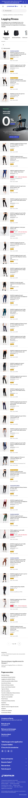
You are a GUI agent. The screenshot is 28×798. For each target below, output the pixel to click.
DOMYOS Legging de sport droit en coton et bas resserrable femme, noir (18, 200)
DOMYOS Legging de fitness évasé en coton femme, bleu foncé (18, 324)
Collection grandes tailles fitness (9, 681)
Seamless (3, 702)
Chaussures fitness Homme (8, 700)
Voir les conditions (14, 136)
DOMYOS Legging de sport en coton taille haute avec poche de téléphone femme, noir (18, 54)
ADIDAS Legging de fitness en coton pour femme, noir (17, 458)
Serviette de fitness (6, 683)
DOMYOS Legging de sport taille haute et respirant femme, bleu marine (18, 444)
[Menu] (3, 6)
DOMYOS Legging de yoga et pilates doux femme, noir (17, 364)
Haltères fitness (5, 704)
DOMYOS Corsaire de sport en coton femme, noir (17, 94)
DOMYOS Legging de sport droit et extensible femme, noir (18, 377)
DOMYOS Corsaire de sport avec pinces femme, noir (18, 187)
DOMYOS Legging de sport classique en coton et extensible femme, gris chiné (18, 473)
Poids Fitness (4, 698)
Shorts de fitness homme (7, 685)
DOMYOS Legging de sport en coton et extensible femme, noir (18, 243)
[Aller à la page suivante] (19, 643)
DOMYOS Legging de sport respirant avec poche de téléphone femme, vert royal (18, 517)
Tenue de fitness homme (7, 694)
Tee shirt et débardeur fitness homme (10, 692)
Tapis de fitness (5, 689)
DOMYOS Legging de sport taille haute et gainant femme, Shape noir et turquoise (18, 270)
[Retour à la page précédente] (8, 643)
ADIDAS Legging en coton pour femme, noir (17, 228)
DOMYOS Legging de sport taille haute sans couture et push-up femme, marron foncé (18, 561)
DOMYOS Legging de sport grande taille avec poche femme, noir (18, 351)
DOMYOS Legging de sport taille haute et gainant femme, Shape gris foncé (18, 338)
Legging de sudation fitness (8, 679)
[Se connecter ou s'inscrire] (21, 6)
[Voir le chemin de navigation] (1, 14)
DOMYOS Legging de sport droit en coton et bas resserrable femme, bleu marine (18, 403)
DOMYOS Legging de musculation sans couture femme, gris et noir (18, 614)
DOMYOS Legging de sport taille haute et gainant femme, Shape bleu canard (18, 311)
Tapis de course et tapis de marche (9, 706)
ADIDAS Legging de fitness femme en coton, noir (18, 488)
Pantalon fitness (5, 675)
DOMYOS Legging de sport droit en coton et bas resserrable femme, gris (18, 430)
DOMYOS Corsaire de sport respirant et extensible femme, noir (17, 284)
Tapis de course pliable (7, 696)
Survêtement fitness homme (8, 677)
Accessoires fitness (6, 712)
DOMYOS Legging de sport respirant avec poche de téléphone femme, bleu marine (18, 297)
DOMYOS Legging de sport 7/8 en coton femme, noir (18, 416)
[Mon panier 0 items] (25, 6)
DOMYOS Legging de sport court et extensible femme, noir (18, 574)
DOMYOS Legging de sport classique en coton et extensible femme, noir (18, 81)
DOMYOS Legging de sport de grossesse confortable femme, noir (17, 390)
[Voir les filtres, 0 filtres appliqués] (3, 44)
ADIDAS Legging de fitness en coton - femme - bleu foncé (17, 171)
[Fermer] (25, 2)
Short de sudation (5, 691)
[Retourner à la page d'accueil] (12, 6)
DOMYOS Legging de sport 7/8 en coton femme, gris (18, 600)
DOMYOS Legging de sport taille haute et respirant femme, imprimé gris (18, 545)
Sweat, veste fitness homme (8, 687)
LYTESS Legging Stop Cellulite (17, 586)
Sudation (3, 708)
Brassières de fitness (6, 38)
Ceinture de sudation (6, 710)
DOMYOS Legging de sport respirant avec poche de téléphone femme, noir (18, 158)
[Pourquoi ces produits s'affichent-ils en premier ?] (2, 48)
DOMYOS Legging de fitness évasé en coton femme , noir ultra (18, 144)
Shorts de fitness (16, 37)
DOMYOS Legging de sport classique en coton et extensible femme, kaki (18, 628)
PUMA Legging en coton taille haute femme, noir (17, 531)
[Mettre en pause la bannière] (23, 2)
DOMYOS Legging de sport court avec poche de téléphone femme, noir (18, 257)
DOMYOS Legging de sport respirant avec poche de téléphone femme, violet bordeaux (18, 501)
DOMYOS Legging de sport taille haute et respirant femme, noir (18, 66)
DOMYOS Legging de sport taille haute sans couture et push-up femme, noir (18, 214)
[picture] (4, 55)
